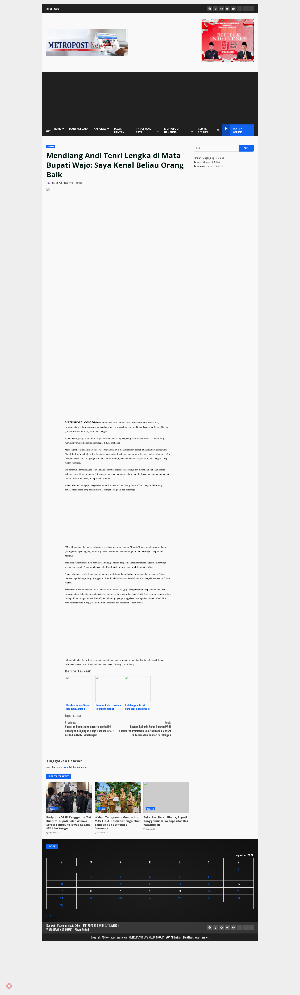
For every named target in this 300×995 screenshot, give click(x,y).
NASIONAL (100, 128)
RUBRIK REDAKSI (203, 130)
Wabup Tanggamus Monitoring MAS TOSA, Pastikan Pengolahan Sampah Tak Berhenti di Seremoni (118, 797)
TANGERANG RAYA (143, 130)
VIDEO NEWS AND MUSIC (59, 930)
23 (238, 891)
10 (61, 884)
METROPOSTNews (60, 182)
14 (179, 884)
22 (208, 891)
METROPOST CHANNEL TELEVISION (101, 925)
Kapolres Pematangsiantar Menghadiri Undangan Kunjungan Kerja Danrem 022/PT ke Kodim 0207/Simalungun (90, 728)
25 (91, 898)
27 (150, 898)
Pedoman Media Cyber (69, 925)
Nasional (50, 146)
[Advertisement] (150, 98)
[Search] (218, 130)
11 (91, 884)
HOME (57, 128)
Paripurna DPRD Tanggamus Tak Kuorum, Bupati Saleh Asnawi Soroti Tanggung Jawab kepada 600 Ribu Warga (69, 797)
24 (61, 898)
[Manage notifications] (9, 986)
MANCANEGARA (78, 128)
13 (150, 884)
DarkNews (188, 937)
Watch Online (237, 130)
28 (179, 898)
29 (208, 898)
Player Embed (82, 930)
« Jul (48, 915)
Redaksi (50, 925)
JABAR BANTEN (119, 130)
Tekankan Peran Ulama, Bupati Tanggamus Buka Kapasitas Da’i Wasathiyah (166, 797)
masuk (62, 767)
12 (120, 884)
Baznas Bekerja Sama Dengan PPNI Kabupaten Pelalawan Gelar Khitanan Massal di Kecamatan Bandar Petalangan (145, 728)
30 (238, 898)
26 (120, 898)
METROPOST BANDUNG (172, 130)
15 (209, 884)
